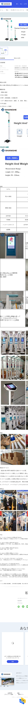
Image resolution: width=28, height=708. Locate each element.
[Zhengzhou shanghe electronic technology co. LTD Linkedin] (8, 686)
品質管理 (10, 693)
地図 (18, 693)
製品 (21, 4)
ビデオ (25, 4)
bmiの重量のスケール (21, 678)
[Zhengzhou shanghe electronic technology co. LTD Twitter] (4, 686)
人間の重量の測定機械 (16, 583)
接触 (12, 661)
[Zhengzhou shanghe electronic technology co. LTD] (20, 607)
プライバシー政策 (8, 694)
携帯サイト (21, 694)
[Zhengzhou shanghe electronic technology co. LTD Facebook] (1, 686)
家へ (17, 4)
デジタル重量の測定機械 (5, 583)
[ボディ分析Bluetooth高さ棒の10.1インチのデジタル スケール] (12, 643)
